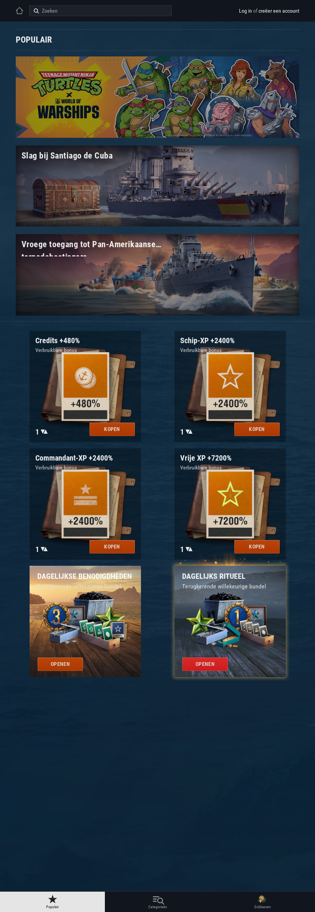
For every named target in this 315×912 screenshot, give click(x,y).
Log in (245, 11)
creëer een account (279, 11)
